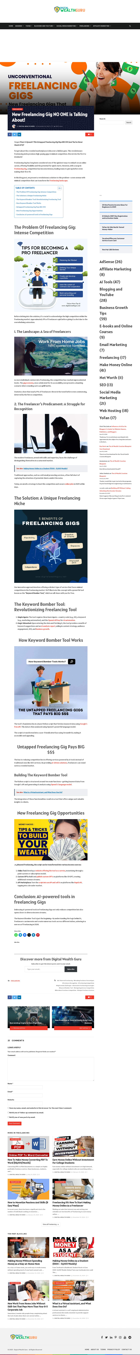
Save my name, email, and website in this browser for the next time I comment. (40, 1108)
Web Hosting (110, 410)
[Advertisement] (70, 45)
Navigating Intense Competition (84, 988)
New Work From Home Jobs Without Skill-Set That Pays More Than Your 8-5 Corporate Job (28, 1306)
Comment (11, 1055)
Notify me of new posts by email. (22, 1117)
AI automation (69, 620)
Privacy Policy (113, 1350)
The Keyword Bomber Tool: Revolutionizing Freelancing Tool (38, 199)
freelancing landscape (58, 180)
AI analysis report (48, 626)
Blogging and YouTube (43, 26)
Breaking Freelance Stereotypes (84, 980)
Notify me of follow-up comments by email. (26, 1113)
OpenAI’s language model (61, 784)
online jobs (69, 484)
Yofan (28, 26)
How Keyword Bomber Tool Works (28, 203)
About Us (95, 1350)
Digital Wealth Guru (27, 126)
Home (11, 26)
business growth (42, 629)
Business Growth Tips (114, 310)
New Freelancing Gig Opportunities (29, 211)
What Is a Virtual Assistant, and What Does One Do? (71, 1305)
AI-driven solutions (59, 763)
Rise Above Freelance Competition (66, 990)
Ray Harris (103, 446)
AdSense (18, 26)
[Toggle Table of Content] (58, 188)
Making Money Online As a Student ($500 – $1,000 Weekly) (70, 1262)
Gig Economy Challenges (64, 985)
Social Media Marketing (66, 26)
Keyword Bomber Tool (66, 988)
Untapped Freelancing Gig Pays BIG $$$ (31, 207)
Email (10, 1092)
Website (11, 1100)
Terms (103, 1350)
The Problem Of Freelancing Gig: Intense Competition (36, 192)
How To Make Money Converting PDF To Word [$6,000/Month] (28, 1161)
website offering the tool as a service (50, 871)
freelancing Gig (20, 169)
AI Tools (106, 281)
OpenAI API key (54, 620)
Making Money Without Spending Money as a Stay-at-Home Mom (25, 1262)
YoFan (104, 417)
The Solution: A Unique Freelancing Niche (31, 196)
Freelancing (84, 26)
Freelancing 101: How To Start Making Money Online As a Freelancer (71, 1204)
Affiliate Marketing (101, 26)
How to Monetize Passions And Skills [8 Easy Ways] (28, 1204)
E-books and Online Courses (116, 328)
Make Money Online (116, 364)
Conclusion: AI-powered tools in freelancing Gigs (34, 214)
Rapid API (78, 882)
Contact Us (127, 1350)
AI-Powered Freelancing (65, 980)
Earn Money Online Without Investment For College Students (73, 1161)
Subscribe (70, 969)
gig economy (28, 383)
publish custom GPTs (45, 876)
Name (10, 1084)
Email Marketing (113, 344)
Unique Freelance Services (86, 990)
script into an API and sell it (49, 882)
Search (102, 119)
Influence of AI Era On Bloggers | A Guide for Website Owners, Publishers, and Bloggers (113, 429)
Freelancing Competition (86, 983)
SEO (103, 384)
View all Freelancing (50, 1224)
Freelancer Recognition (70, 983)
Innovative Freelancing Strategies (83, 985)
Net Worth (108, 377)
